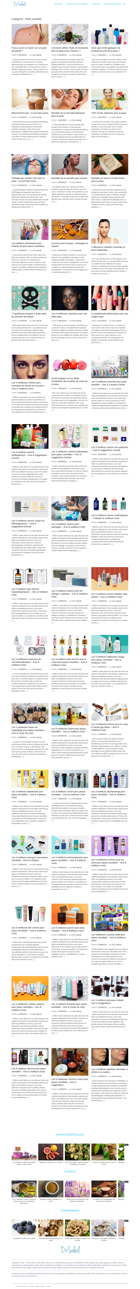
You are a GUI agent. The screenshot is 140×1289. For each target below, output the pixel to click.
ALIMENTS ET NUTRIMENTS (77, 4)
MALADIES (58, 4)
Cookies (48, 1286)
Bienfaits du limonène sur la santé (51, 1162)
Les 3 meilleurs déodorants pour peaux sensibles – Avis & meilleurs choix (29, 794)
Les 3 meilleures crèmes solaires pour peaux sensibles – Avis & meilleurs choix (28, 1007)
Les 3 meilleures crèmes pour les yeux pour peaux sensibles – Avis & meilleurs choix (108, 862)
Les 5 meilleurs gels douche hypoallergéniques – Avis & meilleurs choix (30, 592)
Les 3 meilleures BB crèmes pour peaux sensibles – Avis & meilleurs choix (29, 930)
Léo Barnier (36, 393)
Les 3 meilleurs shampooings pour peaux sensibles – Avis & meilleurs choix (108, 794)
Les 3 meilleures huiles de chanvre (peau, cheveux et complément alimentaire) (24, 1201)
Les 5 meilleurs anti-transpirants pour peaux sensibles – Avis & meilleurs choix (69, 860)
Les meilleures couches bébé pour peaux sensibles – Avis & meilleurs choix (108, 937)
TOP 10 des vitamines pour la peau (108, 113)
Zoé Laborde (37, 55)
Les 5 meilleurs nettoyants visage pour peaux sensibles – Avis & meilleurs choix (107, 660)
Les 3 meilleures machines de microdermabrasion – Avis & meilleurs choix (26, 662)
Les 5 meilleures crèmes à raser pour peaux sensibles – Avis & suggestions (69, 1082)
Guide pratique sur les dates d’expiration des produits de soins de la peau (69, 381)
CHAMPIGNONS (70, 1210)
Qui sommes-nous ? (22, 1286)
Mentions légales (40, 1286)
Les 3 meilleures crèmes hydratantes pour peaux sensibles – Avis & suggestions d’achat (69, 454)
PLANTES (96, 4)
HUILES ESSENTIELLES (112, 4)
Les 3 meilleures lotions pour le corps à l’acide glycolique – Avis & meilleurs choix (109, 727)
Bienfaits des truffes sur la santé (24, 1238)
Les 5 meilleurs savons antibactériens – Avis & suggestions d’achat (29, 455)
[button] (127, 1145)
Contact (31, 1286)
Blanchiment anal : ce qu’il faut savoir (30, 113)
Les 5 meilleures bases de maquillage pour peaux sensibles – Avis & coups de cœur (29, 730)
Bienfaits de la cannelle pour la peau (69, 178)
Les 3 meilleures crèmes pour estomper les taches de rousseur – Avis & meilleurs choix (29, 385)
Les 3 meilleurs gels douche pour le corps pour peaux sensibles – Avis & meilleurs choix (69, 662)
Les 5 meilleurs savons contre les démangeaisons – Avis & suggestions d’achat (28, 523)
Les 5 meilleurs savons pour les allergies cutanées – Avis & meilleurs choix (69, 594)
